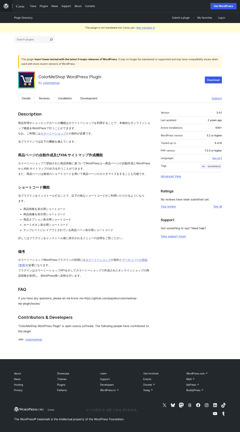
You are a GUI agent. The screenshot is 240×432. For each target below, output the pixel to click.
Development (89, 98)
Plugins (61, 384)
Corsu (51, 409)
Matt (190, 379)
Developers (107, 384)
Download (213, 79)
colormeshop (51, 83)
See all (217, 206)
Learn (103, 373)
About (17, 373)
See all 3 (217, 158)
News (17, 379)
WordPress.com (197, 373)
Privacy (18, 390)
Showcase (63, 373)
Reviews (44, 98)
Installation (65, 98)
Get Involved (150, 373)
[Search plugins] (51, 39)
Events (147, 379)
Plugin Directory (23, 17)
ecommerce (214, 166)
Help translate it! (145, 27)
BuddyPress (194, 390)
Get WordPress (223, 6)
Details (26, 98)
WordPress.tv (109, 390)
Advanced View (171, 176)
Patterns (62, 390)
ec (203, 166)
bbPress (192, 384)
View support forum (173, 236)
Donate (149, 384)
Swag (148, 390)
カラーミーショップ (53, 133)
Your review (168, 206)
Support (217, 98)
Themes (62, 379)
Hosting (18, 384)
